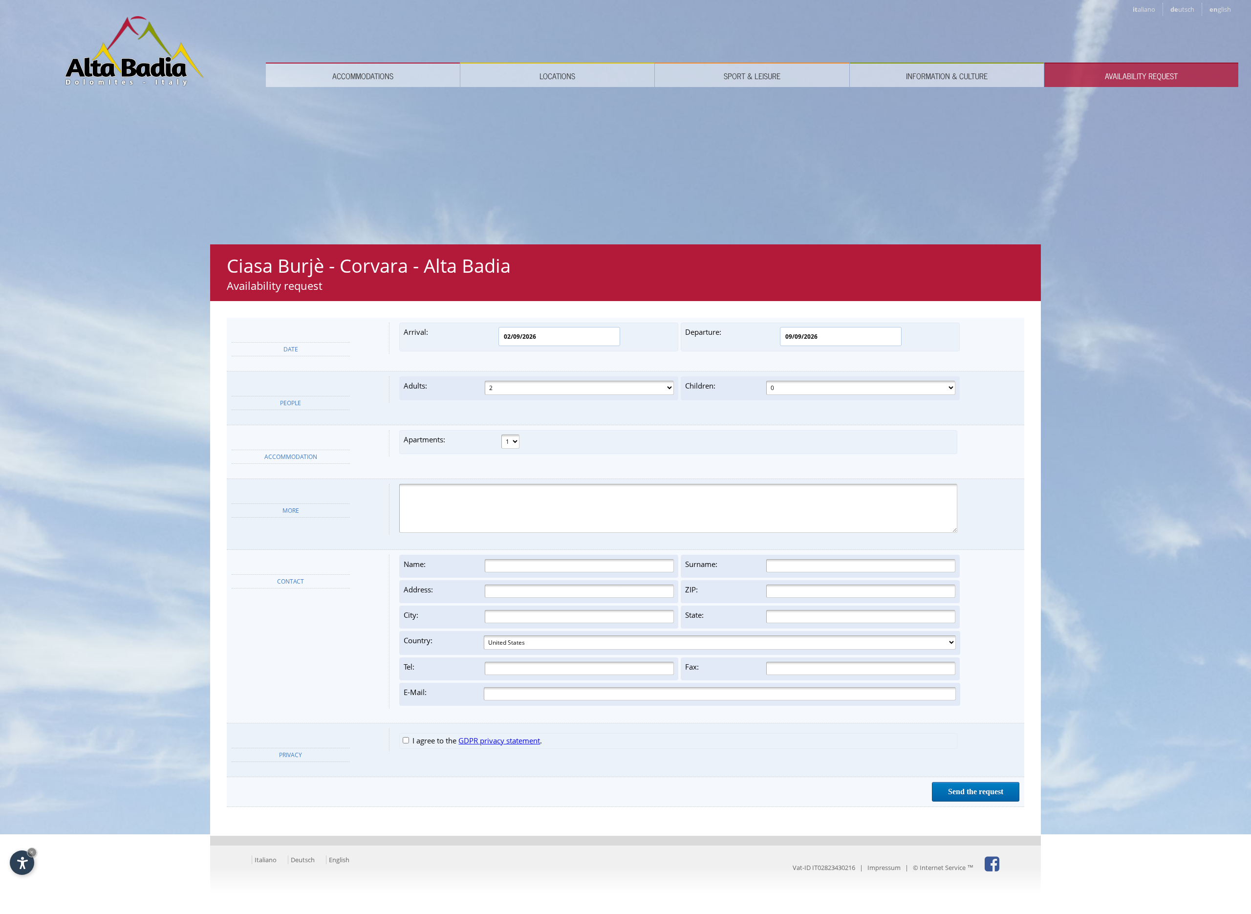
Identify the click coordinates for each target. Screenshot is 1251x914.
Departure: (703, 332)
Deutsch (303, 859)
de (1182, 9)
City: (411, 615)
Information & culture (947, 75)
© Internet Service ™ (943, 867)
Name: (415, 564)
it (1144, 9)
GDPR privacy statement (499, 740)
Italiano (266, 859)
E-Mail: (415, 692)
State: (694, 615)
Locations (557, 75)
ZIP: (691, 589)
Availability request (1141, 75)
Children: (700, 386)
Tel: (409, 667)
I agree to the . (476, 740)
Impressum (884, 867)
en (1220, 9)
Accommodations (362, 75)
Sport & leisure (752, 75)
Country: (418, 640)
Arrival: (416, 332)
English (339, 859)
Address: (418, 589)
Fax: (692, 667)
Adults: (415, 386)
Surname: (701, 564)
